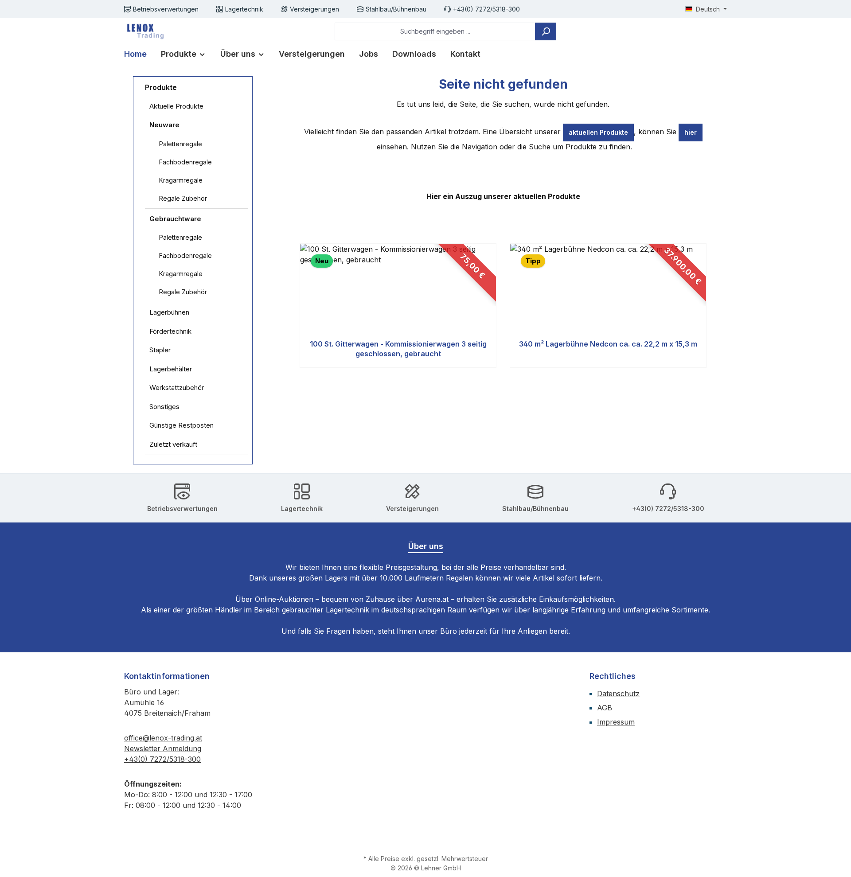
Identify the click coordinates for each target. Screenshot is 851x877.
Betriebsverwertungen (166, 9)
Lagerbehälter (170, 369)
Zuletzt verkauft (173, 444)
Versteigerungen (314, 9)
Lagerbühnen (169, 312)
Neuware (164, 125)
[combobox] (435, 31)
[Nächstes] (708, 306)
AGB (604, 707)
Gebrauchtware (175, 218)
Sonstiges (164, 406)
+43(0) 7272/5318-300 (486, 9)
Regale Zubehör (183, 198)
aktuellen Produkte (598, 132)
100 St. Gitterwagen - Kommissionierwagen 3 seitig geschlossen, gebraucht (398, 348)
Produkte (161, 87)
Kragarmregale (181, 180)
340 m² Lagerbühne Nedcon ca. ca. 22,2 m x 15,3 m (608, 343)
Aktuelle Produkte (176, 106)
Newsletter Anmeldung (162, 748)
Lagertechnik (244, 9)
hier (690, 132)
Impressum (616, 721)
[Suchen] (545, 31)
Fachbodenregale (185, 162)
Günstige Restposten (181, 425)
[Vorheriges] (298, 306)
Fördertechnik (170, 331)
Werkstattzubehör (176, 387)
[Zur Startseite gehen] (144, 31)
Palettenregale (180, 144)
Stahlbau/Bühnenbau (396, 9)
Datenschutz (618, 693)
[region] (503, 305)
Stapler (160, 350)
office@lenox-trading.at (163, 737)
